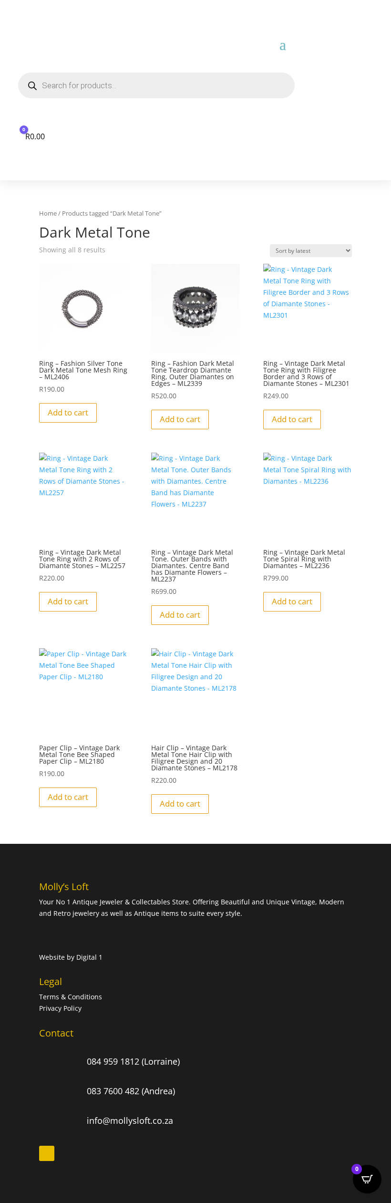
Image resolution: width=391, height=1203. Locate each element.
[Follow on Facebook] (46, 1153)
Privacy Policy (60, 1008)
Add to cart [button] (68, 412)
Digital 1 (89, 957)
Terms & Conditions (71, 996)
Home (48, 213)
